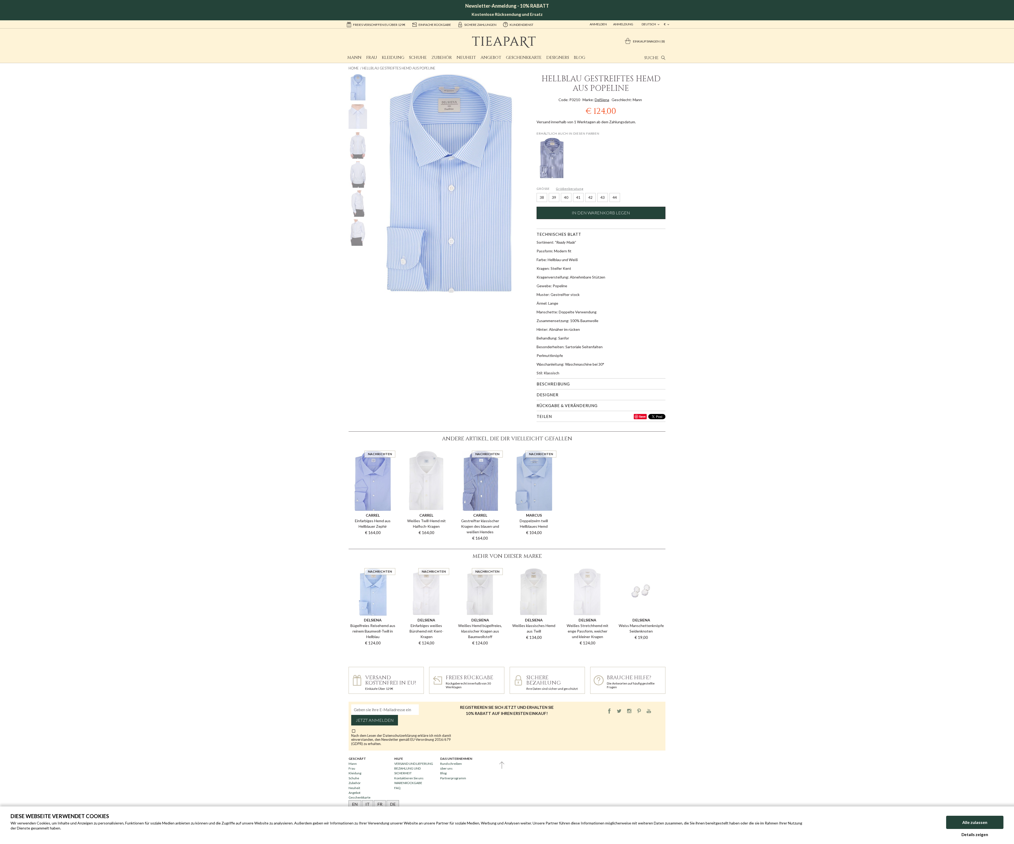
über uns (446, 768)
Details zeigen (974, 834)
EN (355, 804)
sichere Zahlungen (480, 25)
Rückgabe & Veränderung (567, 405)
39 (554, 197)
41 (578, 197)
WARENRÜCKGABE (408, 783)
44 (615, 197)
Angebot (491, 57)
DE (393, 804)
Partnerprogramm (453, 778)
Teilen (544, 416)
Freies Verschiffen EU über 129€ (379, 25)
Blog (579, 57)
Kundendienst (521, 25)
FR (379, 804)
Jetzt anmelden (375, 720)
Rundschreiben (451, 764)
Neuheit (466, 57)
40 (566, 197)
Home (354, 68)
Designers (557, 57)
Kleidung (393, 57)
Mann (354, 57)
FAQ (397, 788)
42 (590, 197)
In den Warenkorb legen (601, 212)
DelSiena (602, 99)
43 (602, 197)
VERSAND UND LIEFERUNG (413, 764)
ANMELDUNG (623, 24)
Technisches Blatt (559, 234)
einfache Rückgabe (435, 25)
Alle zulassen (974, 822)
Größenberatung (569, 189)
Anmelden (598, 24)
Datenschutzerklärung (400, 735)
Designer (547, 394)
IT (367, 804)
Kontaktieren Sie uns (409, 778)
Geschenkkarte (524, 57)
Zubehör (441, 57)
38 (542, 197)
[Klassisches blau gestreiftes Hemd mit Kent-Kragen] (552, 158)
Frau (371, 57)
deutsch (649, 24)
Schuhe (418, 57)
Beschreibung (553, 383)
